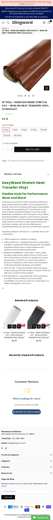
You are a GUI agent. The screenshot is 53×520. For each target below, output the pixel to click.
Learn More (26, 3)
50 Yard (17, 135)
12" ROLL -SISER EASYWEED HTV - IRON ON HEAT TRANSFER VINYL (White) (14, 335)
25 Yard (7, 135)
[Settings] (44, 22)
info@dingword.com (16, 443)
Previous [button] (4, 328)
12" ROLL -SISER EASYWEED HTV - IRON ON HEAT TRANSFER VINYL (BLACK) (39, 335)
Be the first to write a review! (26, 412)
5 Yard (33, 130)
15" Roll (10, 160)
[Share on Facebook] (25, 96)
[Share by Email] (33, 96)
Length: (8, 125)
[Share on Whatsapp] (29, 96)
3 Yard (24, 130)
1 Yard (14, 130)
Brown (16, 160)
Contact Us (41, 517)
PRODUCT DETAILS (13, 174)
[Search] (7, 22)
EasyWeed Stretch (36, 160)
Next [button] (49, 328)
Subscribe (8, 497)
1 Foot (6, 130)
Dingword (22, 22)
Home (4, 28)
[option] (26, 65)
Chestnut (24, 160)
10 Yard (44, 130)
